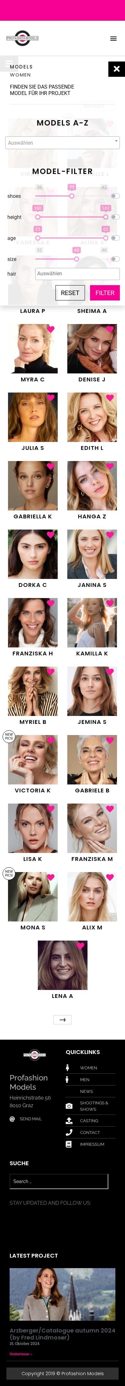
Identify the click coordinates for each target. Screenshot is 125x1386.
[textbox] (62, 143)
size (11, 259)
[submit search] (112, 1181)
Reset (70, 293)
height (14, 217)
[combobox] (62, 142)
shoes (14, 196)
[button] (113, 38)
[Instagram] (69, 11)
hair (11, 274)
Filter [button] (105, 293)
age (11, 238)
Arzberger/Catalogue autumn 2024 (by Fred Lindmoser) (62, 1333)
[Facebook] (56, 11)
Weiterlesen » (21, 1354)
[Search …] (59, 1181)
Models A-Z (62, 123)
